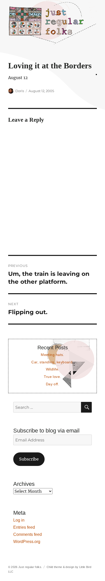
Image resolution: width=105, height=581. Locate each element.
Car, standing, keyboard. (52, 362)
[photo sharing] (96, 74)
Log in (18, 520)
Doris (19, 91)
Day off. (52, 384)
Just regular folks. (30, 566)
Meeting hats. (52, 355)
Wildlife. (52, 369)
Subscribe (29, 459)
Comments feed (27, 534)
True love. (52, 377)
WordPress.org (26, 541)
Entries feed (24, 527)
